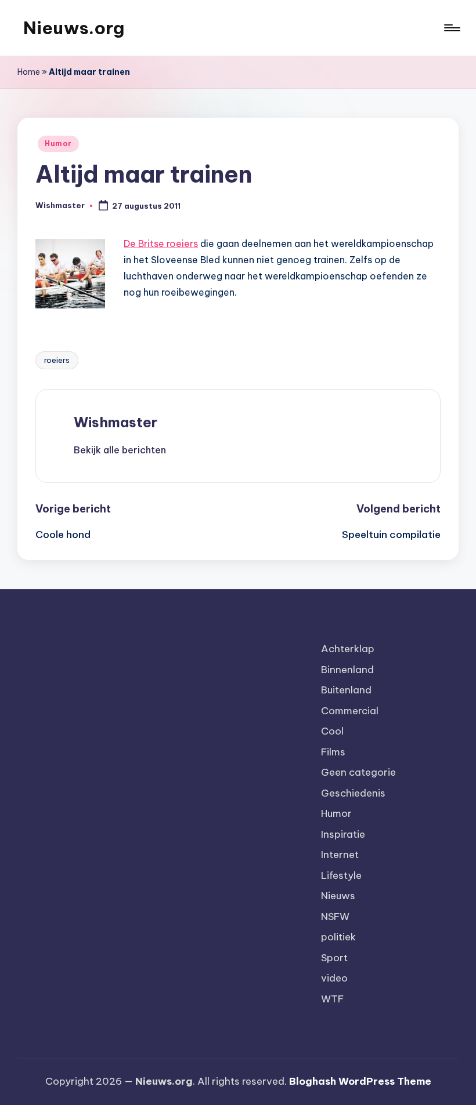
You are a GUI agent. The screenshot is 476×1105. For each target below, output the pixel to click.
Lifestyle (341, 875)
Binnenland (347, 669)
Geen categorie (358, 772)
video (334, 978)
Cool (332, 731)
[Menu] (451, 28)
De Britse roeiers (161, 243)
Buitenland (346, 690)
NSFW (335, 916)
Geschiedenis (353, 793)
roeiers (57, 360)
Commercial (349, 710)
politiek (338, 936)
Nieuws (338, 895)
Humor (58, 143)
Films (333, 752)
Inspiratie (343, 834)
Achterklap (347, 648)
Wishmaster (115, 422)
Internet (340, 854)
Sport (334, 957)
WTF (332, 999)
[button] (120, 450)
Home (28, 72)
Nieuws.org (73, 28)
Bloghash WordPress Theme (360, 1081)
